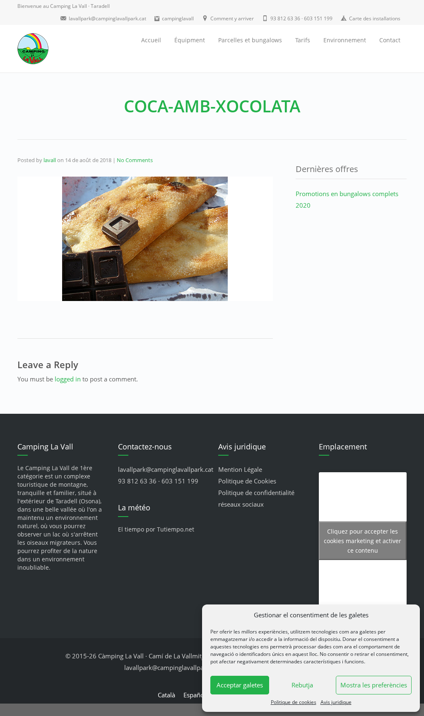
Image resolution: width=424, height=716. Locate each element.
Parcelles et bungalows (250, 40)
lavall (49, 160)
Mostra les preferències (373, 685)
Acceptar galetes (240, 685)
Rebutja (302, 685)
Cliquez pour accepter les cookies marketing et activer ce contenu (362, 540)
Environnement (344, 40)
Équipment (189, 40)
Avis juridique (336, 702)
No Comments (135, 160)
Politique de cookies (293, 702)
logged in (68, 379)
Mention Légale (240, 469)
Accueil (151, 40)
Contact (389, 40)
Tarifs (302, 40)
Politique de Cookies (247, 481)
